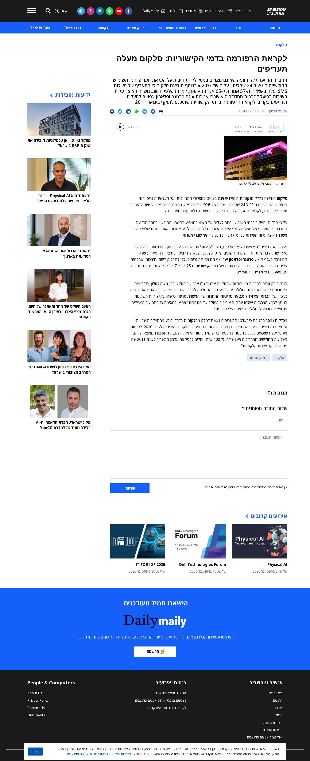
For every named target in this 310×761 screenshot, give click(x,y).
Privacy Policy (38, 700)
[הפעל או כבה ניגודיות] (57, 11)
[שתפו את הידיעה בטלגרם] (146, 111)
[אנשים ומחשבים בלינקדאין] (100, 11)
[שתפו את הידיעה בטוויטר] (122, 111)
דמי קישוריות (258, 357)
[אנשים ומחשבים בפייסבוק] (128, 11)
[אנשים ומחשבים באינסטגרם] (90, 11)
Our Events (36, 715)
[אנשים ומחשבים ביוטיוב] (119, 11)
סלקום (279, 357)
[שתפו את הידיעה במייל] (114, 111)
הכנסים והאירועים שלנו (170, 693)
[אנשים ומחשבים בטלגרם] (81, 11)
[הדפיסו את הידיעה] (162, 111)
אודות (279, 707)
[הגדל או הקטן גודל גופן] (64, 11)
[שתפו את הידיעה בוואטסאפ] (138, 111)
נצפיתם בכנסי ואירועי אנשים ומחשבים (160, 700)
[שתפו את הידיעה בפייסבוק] (155, 111)
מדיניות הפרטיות (271, 730)
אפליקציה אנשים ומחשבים (265, 737)
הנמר (279, 715)
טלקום (281, 44)
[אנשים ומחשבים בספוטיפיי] (109, 11)
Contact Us (36, 707)
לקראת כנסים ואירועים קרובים (166, 707)
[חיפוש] (47, 11)
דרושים (278, 700)
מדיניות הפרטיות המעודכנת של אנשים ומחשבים (99, 754)
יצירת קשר (275, 693)
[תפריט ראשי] (31, 11)
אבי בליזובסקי (277, 111)
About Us (34, 693)
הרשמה (153, 651)
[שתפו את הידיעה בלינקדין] (130, 111)
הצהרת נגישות (273, 722)
